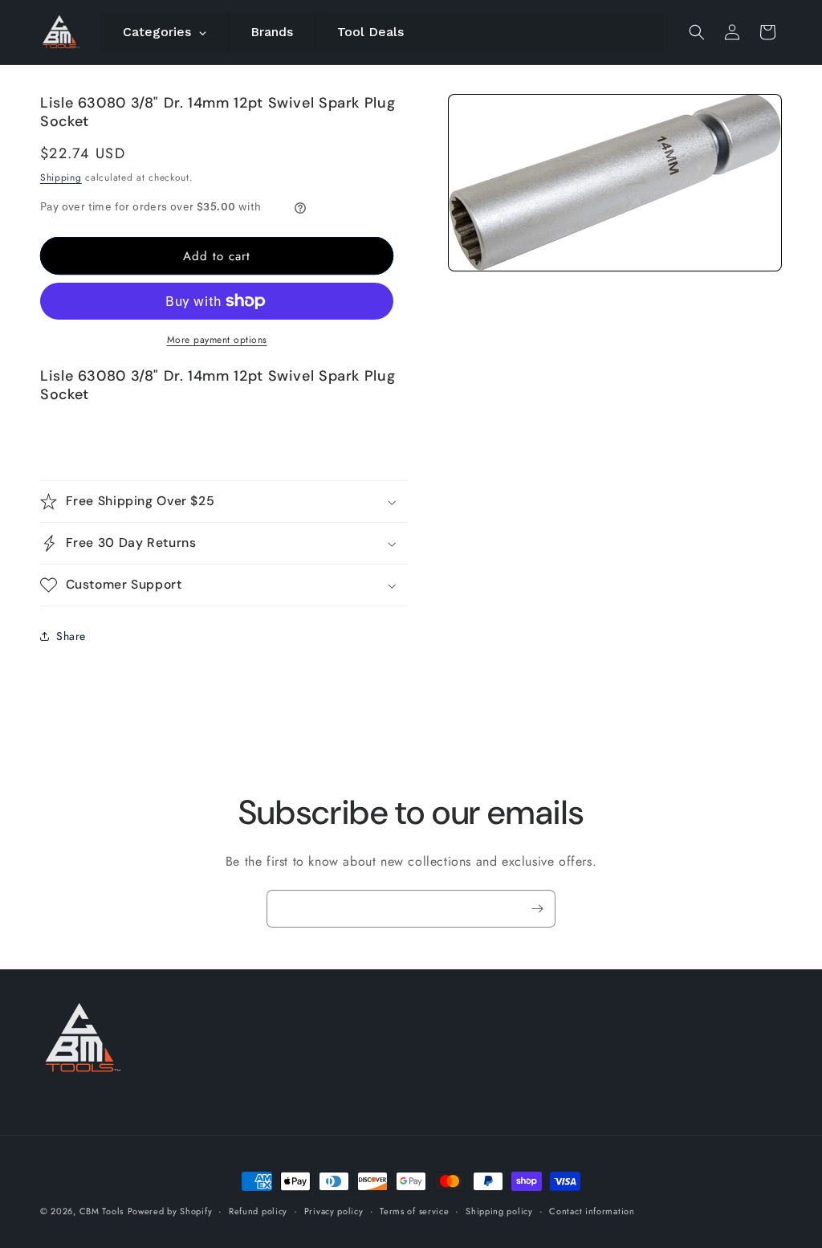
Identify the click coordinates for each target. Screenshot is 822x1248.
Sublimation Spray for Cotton (647, 1191)
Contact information (591, 1211)
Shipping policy (499, 1211)
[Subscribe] (537, 909)
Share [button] (71, 636)
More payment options (217, 339)
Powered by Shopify (170, 1211)
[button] (696, 32)
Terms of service (414, 1211)
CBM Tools (101, 1211)
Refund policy (258, 1211)
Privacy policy (334, 1211)
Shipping (61, 177)
